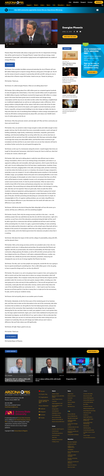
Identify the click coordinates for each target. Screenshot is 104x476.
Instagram (43, 412)
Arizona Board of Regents (20, 431)
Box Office (85, 404)
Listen (53, 426)
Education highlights (72, 442)
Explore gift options (87, 417)
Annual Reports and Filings (89, 410)
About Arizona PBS (87, 396)
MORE (92, 351)
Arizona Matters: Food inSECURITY (57, 406)
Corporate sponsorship (88, 430)
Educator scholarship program (72, 459)
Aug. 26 (65, 61)
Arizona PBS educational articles (73, 452)
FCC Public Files (43, 394)
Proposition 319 (71, 379)
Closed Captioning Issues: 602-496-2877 (44, 401)
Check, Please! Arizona (57, 399)
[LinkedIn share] (78, 31)
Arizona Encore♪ (56, 435)
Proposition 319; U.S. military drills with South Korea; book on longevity (17, 379)
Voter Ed (70, 404)
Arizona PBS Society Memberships (87, 423)
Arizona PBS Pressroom (88, 400)
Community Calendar (88, 402)
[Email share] (81, 31)
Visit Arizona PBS (87, 412)
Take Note (54, 437)
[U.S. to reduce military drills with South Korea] (50, 358)
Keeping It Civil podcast (57, 439)
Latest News (70, 393)
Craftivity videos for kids (73, 427)
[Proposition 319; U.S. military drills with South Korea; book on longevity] (19, 358)
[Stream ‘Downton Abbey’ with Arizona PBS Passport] (70, 86)
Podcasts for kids (71, 429)
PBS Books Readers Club (88, 408)
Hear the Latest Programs (58, 429)
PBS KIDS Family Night (73, 418)
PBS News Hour (71, 406)
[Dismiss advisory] (97, 10)
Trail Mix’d (54, 401)
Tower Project (86, 435)
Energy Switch (55, 409)
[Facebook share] (75, 31)
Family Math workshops (73, 434)
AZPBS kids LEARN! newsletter (72, 421)
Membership (86, 425)
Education (70, 439)
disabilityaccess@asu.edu (11, 407)
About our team (71, 467)
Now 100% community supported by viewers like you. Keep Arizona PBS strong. (38, 10)
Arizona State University (24, 418)
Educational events (72, 444)
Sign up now (91, 72)
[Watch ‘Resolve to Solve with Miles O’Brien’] (70, 52)
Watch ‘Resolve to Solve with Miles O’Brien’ (69, 64)
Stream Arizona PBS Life (57, 419)
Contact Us (85, 415)
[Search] (102, 5)
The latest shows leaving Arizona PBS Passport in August (69, 111)
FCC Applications (43, 397)
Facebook (42, 409)
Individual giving (87, 428)
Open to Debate (71, 402)
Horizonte (70, 398)
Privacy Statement (43, 406)
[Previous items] (5, 365)
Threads (42, 418)
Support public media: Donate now (88, 420)
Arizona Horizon (71, 396)
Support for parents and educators (73, 462)
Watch (54, 391)
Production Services (87, 406)
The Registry (70, 449)
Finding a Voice (55, 441)
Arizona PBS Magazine (88, 398)
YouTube (42, 415)
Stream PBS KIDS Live (72, 416)
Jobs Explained (55, 411)
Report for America (72, 465)
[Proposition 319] (80, 358)
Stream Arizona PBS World (58, 421)
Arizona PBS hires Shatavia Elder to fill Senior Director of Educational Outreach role (69, 80)
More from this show (70, 36)
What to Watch (55, 393)
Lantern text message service (72, 424)
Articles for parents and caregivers (73, 432)
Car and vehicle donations (89, 437)
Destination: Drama (56, 413)
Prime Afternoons (56, 415)
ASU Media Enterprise (20, 419)
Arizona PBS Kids (71, 414)
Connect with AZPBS (87, 393)
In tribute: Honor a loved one (89, 433)
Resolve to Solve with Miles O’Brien (58, 396)
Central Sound (55, 431)
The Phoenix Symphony (57, 433)
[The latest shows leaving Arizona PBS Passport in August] (70, 100)
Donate (43, 391)
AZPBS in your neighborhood (71, 447)
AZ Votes (70, 400)
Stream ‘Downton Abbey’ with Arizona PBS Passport (69, 96)
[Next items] (99, 365)
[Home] (14, 3)
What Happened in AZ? (57, 403)
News (69, 391)
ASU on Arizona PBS (56, 417)
